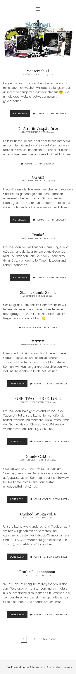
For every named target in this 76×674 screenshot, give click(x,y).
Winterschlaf (38, 70)
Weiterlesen (21, 113)
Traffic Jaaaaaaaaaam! (38, 571)
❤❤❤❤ (38, 340)
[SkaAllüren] (38, 57)
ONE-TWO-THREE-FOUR (38, 398)
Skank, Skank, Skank (38, 292)
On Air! (38, 176)
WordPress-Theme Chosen (22, 667)
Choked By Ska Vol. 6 (38, 513)
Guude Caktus (38, 456)
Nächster (49, 639)
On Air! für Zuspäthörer (38, 128)
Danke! (38, 234)
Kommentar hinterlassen (51, 113)
